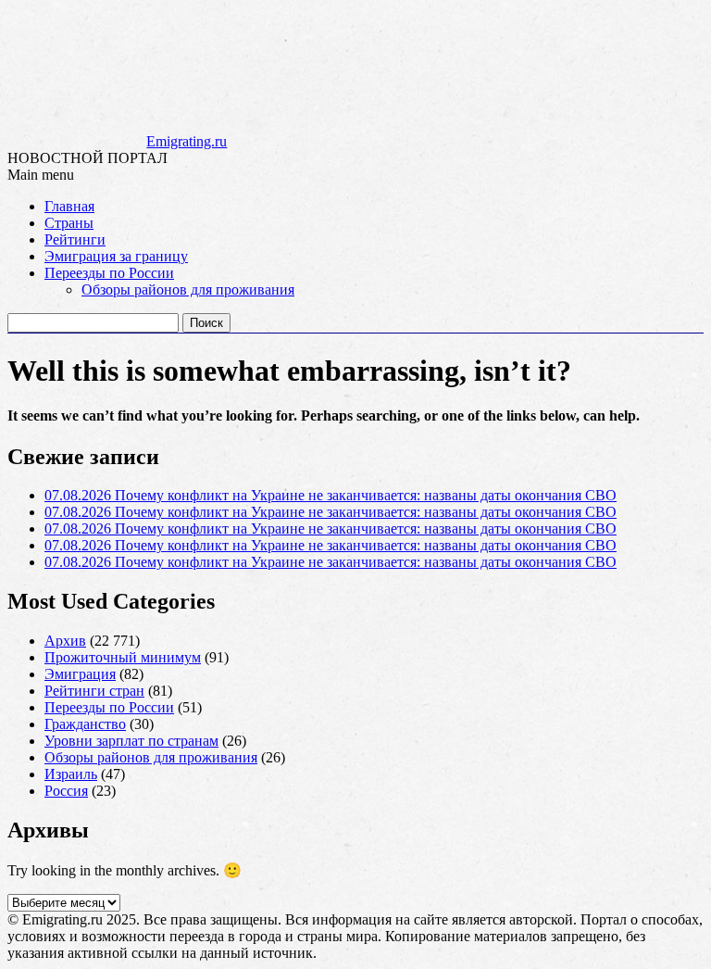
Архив (65, 640)
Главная (69, 206)
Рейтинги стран (94, 690)
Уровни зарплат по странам (131, 741)
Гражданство (85, 724)
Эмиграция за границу (116, 256)
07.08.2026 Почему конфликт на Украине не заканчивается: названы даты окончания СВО (330, 495)
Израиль (70, 774)
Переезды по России (109, 273)
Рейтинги (75, 239)
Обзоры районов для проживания (187, 289)
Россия (66, 791)
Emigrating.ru (186, 141)
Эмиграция (80, 674)
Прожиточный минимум (122, 657)
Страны (69, 223)
